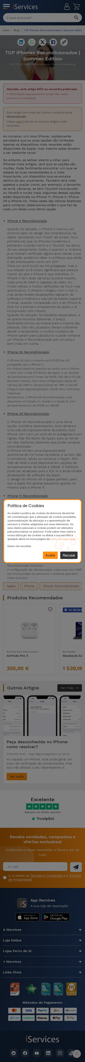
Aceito (50, 555)
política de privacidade (62, 539)
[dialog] (42, 531)
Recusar (69, 555)
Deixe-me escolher (19, 546)
